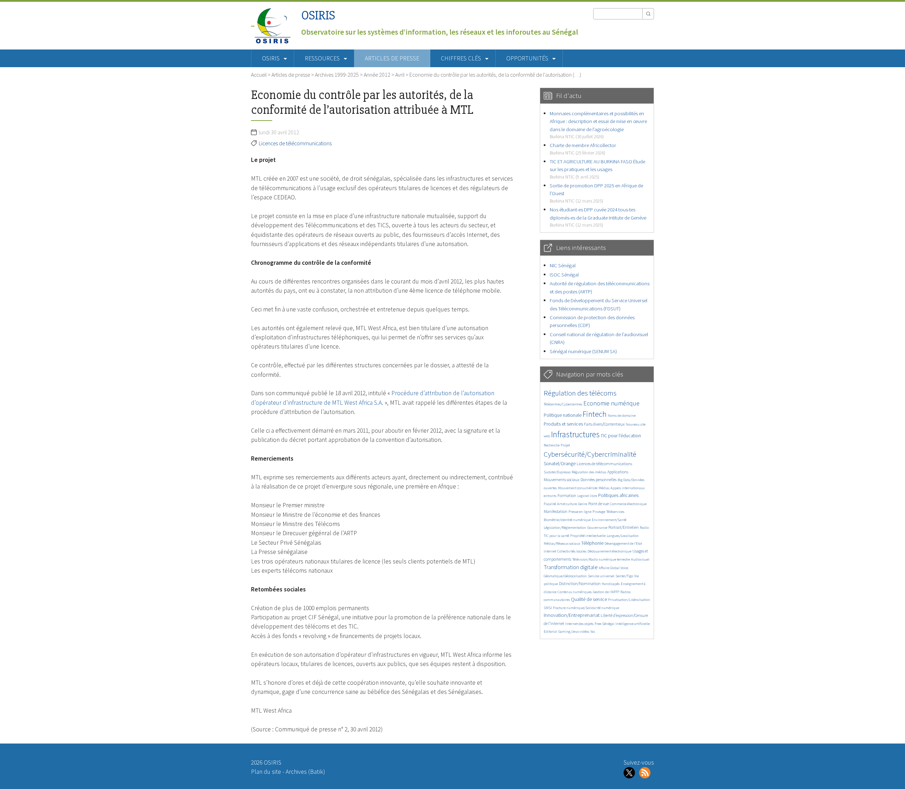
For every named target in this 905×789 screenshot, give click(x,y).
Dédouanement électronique (609, 551)
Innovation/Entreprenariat (572, 615)
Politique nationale (563, 415)
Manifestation (555, 511)
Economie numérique (611, 403)
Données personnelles (598, 479)
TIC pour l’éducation (621, 436)
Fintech (595, 414)
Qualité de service (589, 599)
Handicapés (611, 583)
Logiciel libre (587, 495)
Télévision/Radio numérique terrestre (601, 559)
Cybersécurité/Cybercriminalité (590, 454)
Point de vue (598, 503)
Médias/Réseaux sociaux (562, 543)
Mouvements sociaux (561, 479)
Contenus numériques (574, 592)
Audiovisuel (640, 559)
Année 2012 (377, 74)
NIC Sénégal (563, 265)
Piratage (598, 511)
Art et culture (567, 504)
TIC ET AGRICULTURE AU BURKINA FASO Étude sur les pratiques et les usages (597, 169)
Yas (592, 631)
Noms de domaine (622, 415)
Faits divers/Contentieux (604, 424)
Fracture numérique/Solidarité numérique (586, 608)
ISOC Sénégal (564, 274)
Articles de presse (392, 58)
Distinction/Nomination (580, 583)
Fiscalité (550, 504)
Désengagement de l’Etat (623, 543)
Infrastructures (575, 434)
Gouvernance (597, 527)
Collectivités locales (571, 551)
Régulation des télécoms (580, 393)
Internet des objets (579, 623)
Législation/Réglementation (565, 527)
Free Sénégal (604, 623)
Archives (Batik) (305, 772)
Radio (644, 527)
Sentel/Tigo (624, 576)
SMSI (548, 608)
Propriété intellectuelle (588, 535)
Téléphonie (592, 543)
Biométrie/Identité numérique (567, 520)
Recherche (552, 445)
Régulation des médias (589, 472)
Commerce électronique (628, 504)
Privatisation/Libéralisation (629, 599)
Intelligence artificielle (632, 623)
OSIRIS (318, 15)
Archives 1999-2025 (337, 74)
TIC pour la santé (556, 535)
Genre (582, 504)
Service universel (601, 576)
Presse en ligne (579, 511)
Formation (566, 495)
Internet (550, 551)
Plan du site (266, 772)
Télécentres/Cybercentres (563, 404)
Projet (565, 445)
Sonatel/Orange (560, 464)
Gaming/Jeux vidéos (573, 631)
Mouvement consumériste (577, 488)
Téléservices (615, 511)
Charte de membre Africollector (583, 149)
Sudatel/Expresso (557, 472)
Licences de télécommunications (295, 143)
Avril (399, 74)
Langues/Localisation (623, 535)
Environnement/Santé (609, 520)
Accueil (259, 74)
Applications (617, 471)
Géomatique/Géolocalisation (565, 576)
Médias (604, 488)
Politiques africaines (618, 495)
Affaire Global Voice (613, 568)
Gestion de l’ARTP (606, 592)
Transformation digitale (571, 567)
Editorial (550, 631)
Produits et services (563, 424)
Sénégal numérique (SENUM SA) (583, 351)
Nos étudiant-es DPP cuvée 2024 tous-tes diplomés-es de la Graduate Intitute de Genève (598, 217)
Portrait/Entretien (623, 527)
